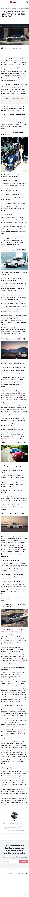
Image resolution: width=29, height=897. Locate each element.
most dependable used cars (9, 438)
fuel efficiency (18, 660)
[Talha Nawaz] (2, 48)
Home (2, 8)
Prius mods (13, 663)
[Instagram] (10, 873)
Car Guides (7, 8)
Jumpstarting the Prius (16, 395)
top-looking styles (12, 549)
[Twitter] (8, 873)
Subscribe (23, 861)
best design (19, 544)
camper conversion (19, 662)
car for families (13, 64)
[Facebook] (6, 873)
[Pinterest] (11, 873)
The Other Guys (19, 731)
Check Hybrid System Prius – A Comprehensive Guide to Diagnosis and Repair (14, 100)
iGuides (13, 869)
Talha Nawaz (7, 48)
